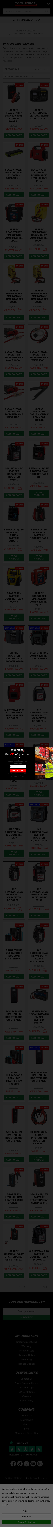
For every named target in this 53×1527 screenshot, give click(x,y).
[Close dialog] (52, 748)
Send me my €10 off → (18, 771)
